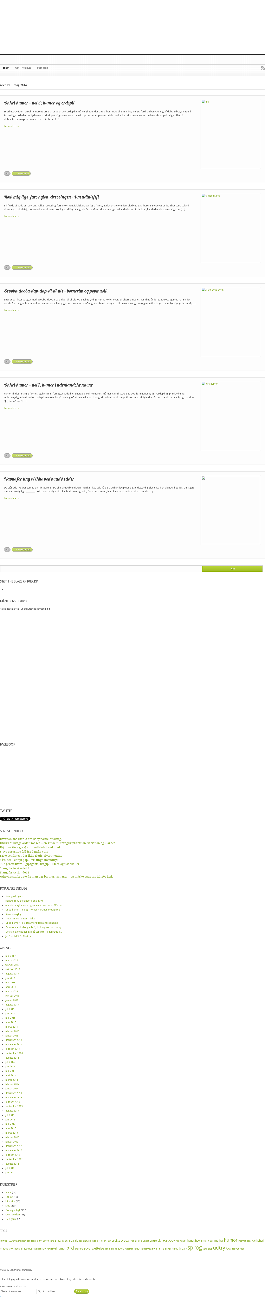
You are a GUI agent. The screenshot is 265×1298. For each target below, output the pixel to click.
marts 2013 (11, 1132)
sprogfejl (207, 1248)
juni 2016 (10, 978)
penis (107, 1249)
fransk (183, 1241)
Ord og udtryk (12, 1210)
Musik (8, 1205)
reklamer (129, 1249)
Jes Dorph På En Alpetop (18, 936)
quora (121, 1248)
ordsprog (79, 1248)
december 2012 (13, 1146)
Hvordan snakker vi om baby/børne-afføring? (31, 839)
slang (160, 1248)
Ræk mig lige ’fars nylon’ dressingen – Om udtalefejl (51, 197)
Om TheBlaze (23, 67)
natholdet (36, 1249)
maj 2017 (10, 956)
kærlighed (258, 1240)
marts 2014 (11, 1080)
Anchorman (20, 1241)
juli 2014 (10, 1062)
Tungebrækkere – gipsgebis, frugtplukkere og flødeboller (39, 864)
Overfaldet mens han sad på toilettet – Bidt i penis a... (33, 931)
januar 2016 (11, 1000)
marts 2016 (11, 991)
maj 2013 (10, 1124)
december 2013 (13, 1093)
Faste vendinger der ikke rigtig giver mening (31, 855)
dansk (74, 1240)
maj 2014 (10, 1071)
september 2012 (14, 1159)
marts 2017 (11, 960)
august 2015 (12, 1004)
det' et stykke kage (87, 1241)
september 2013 (14, 1106)
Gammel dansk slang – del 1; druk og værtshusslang (33, 927)
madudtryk (6, 1248)
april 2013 (10, 1128)
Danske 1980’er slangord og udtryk (24, 900)
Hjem (6, 67)
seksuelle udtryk (141, 1249)
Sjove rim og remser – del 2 (20, 918)
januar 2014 (11, 1088)
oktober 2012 (12, 1155)
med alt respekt (22, 1248)
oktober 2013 (12, 1102)
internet (242, 1241)
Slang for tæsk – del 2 (14, 868)
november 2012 (13, 1150)
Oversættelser (12, 1214)
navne (45, 1248)
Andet (8, 1192)
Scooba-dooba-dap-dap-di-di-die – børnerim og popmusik (55, 291)
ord (70, 1248)
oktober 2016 (12, 969)
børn (39, 1240)
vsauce (231, 1249)
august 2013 (12, 1110)
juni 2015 (10, 1013)
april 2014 (10, 1075)
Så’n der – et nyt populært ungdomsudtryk (29, 859)
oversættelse (94, 1248)
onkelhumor (57, 1248)
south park (180, 1248)
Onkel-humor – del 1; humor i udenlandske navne (48, 385)
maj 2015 (10, 1018)
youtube (240, 1248)
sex (152, 1248)
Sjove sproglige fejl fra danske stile (24, 851)
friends (190, 1240)
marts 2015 (11, 1026)
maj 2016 (10, 982)
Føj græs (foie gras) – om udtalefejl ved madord (32, 847)
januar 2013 (11, 1141)
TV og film (10, 1219)
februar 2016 (12, 995)
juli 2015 (10, 1009)
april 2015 (10, 1022)
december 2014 (13, 1040)
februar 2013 (12, 1137)
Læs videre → (11, 126)
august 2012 (12, 1164)
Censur (9, 1197)
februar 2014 (12, 1084)
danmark (66, 1241)
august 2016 (12, 973)
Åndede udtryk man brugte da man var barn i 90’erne (33, 905)
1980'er (3, 1241)
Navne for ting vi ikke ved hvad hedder (39, 479)
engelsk (155, 1240)
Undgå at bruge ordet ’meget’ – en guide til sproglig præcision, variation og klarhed (58, 843)
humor (230, 1240)
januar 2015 (11, 1035)
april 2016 (10, 987)
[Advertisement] (132, 27)
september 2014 (14, 1053)
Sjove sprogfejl (13, 914)
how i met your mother (209, 1240)
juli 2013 (10, 1115)
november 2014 (13, 1044)
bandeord (31, 1241)
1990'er (11, 1241)
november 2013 (13, 1097)
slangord (169, 1249)
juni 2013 (10, 1119)
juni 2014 (10, 1066)
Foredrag (42, 67)
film (177, 1241)
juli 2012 (10, 1168)
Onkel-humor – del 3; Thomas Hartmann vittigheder (33, 909)
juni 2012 (10, 1172)
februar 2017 (12, 965)
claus (58, 1241)
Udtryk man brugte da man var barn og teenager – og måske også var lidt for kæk (56, 876)
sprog (195, 1247)
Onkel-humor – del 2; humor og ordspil (39, 103)
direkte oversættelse (124, 1240)
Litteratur (10, 1201)
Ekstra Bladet (142, 1241)
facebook (168, 1240)
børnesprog (49, 1240)
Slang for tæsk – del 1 (14, 872)
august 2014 (12, 1057)
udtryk (220, 1248)
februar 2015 (12, 1031)
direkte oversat (104, 1241)
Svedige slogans (14, 896)
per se (114, 1249)
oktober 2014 (12, 1049)
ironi (249, 1241)
